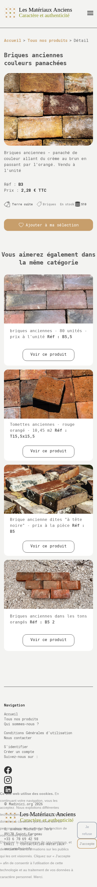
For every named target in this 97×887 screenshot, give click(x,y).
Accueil (12, 40)
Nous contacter (18, 737)
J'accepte (87, 844)
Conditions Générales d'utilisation (38, 732)
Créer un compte (19, 751)
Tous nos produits (47, 40)
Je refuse (87, 830)
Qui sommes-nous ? (21, 724)
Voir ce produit (48, 354)
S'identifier (16, 746)
